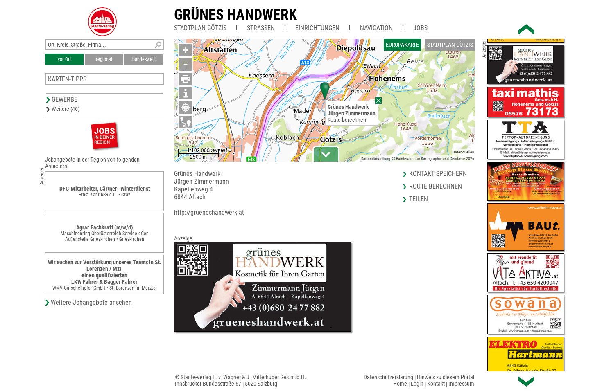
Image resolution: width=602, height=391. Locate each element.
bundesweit (143, 59)
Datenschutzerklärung (388, 377)
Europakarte (402, 44)
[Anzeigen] (104, 135)
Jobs (420, 28)
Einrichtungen (317, 28)
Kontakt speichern (438, 174)
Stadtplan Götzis (200, 28)
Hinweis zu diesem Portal (445, 377)
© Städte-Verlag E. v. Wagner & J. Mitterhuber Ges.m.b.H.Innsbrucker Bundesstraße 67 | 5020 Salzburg (240, 380)
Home (400, 383)
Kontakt (436, 383)
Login (417, 383)
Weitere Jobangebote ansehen (91, 302)
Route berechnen (347, 120)
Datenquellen (463, 152)
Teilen (418, 199)
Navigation (376, 28)
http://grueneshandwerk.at (209, 212)
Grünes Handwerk (235, 14)
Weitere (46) (65, 109)
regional (104, 59)
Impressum (461, 383)
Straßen (261, 28)
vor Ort (64, 59)
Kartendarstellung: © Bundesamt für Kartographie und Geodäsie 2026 (417, 158)
